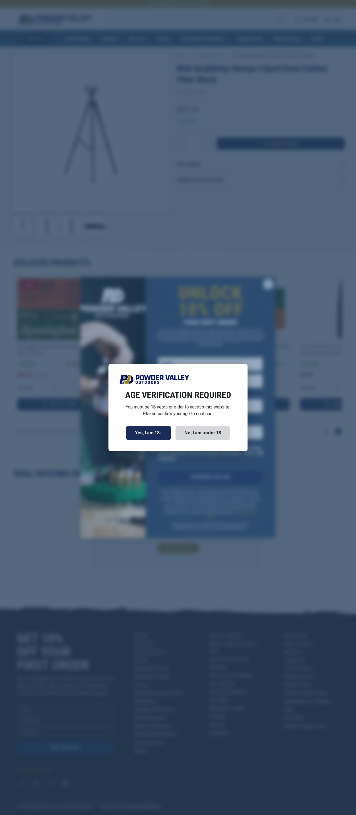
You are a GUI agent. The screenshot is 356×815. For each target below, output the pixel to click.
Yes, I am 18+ (148, 432)
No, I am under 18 (202, 432)
